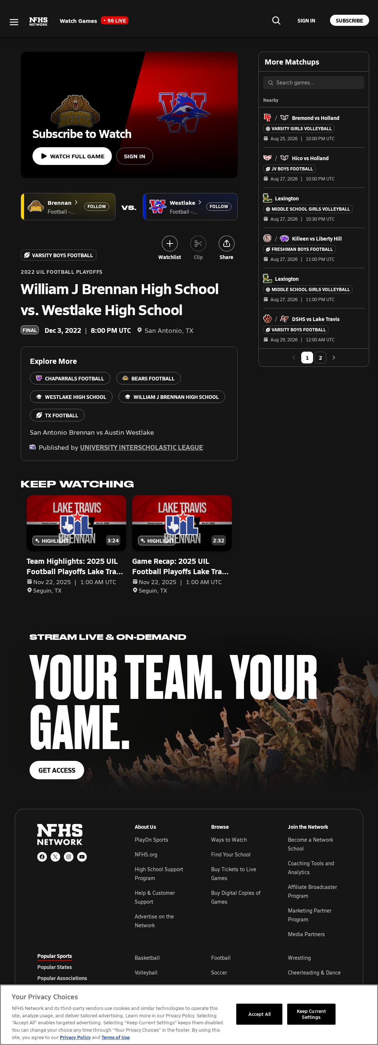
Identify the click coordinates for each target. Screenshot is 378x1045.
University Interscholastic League (141, 447)
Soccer (219, 972)
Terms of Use (116, 1037)
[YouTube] (82, 857)
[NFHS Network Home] (39, 21)
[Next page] (334, 357)
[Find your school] (276, 20)
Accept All (259, 1014)
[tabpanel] (238, 972)
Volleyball (146, 972)
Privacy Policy (75, 1037)
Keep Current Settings (311, 1014)
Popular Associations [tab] (62, 977)
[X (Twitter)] (55, 857)
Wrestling (299, 957)
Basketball (147, 957)
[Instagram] (68, 857)
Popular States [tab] (54, 966)
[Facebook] (42, 857)
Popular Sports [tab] (54, 955)
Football (221, 957)
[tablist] (74, 966)
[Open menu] (14, 22)
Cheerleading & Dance (314, 972)
